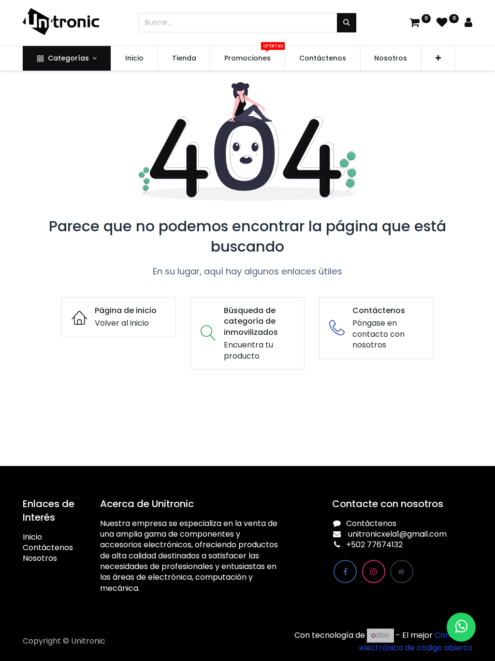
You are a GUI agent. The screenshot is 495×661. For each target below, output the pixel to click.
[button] (438, 58)
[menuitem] (134, 58)
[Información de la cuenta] (468, 24)
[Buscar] (346, 22)
